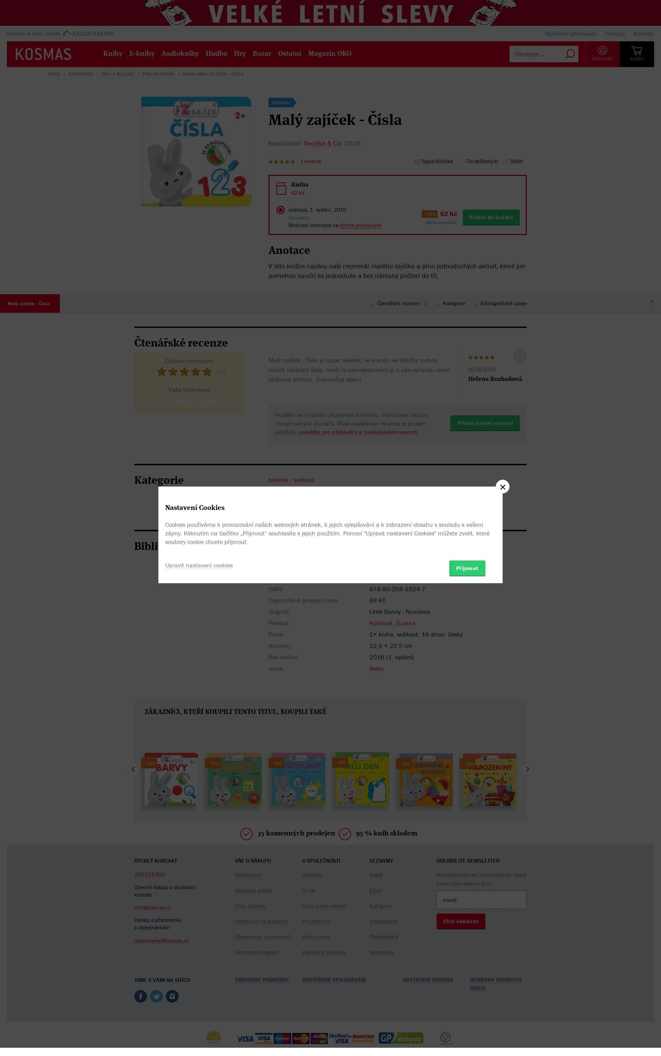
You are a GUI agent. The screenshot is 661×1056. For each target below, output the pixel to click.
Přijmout (467, 568)
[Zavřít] (503, 486)
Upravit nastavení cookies (199, 565)
